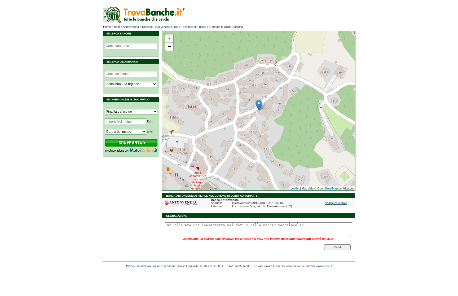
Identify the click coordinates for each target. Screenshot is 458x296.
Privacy (130, 265)
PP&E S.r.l (216, 265)
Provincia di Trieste (194, 26)
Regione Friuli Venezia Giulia (160, 26)
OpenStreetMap (327, 188)
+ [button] (169, 38)
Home (107, 26)
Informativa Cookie (148, 265)
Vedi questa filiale (336, 203)
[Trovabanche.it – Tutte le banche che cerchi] (144, 21)
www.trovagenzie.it (321, 265)
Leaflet (294, 188)
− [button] (169, 46)
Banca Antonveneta (126, 26)
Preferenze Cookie (173, 265)
